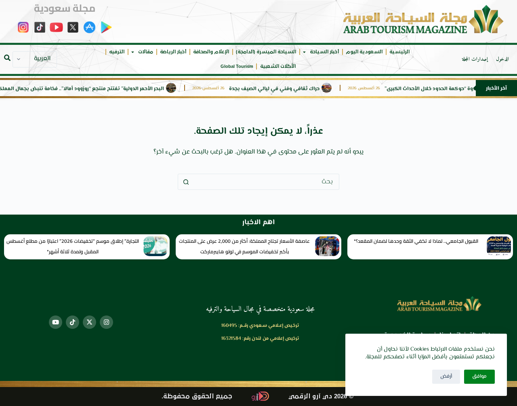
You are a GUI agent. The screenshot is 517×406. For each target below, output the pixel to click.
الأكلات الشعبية (278, 66)
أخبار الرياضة (173, 52)
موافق (479, 376)
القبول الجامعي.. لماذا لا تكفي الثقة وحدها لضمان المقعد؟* (416, 241)
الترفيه (116, 52)
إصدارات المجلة (475, 59)
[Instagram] (106, 322)
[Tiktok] (72, 322)
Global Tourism (237, 66)
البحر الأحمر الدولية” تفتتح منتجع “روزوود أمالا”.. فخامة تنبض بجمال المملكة (89, 89)
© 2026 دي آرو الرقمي (320, 396)
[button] (7, 58)
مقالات (145, 52)
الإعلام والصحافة (211, 52)
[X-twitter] (89, 322)
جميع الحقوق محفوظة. (197, 396)
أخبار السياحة (324, 52)
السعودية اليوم (364, 52)
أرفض (446, 376)
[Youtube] (55, 322)
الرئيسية (399, 52)
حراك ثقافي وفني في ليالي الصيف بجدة (283, 89)
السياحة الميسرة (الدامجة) (266, 52)
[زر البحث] (185, 181)
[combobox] (266, 182)
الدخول (502, 59)
